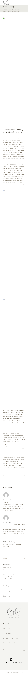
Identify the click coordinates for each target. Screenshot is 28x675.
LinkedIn (6, 635)
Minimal (6, 591)
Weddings (6, 581)
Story (13, 591)
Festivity (11, 589)
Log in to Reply (19, 502)
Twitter (6, 630)
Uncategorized (8, 578)
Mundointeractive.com (17, 672)
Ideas (19, 589)
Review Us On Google (11, 638)
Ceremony (6, 569)
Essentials (7, 574)
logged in (13, 544)
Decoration (7, 571)
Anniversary (8, 567)
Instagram (7, 633)
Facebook (6, 628)
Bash (5, 589)
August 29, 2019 (9, 126)
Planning (10, 9)
